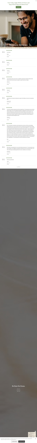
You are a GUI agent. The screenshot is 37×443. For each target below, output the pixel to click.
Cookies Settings (14, 441)
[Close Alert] (36, 1)
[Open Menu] (36, 11)
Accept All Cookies (21, 441)
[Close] (35, 439)
